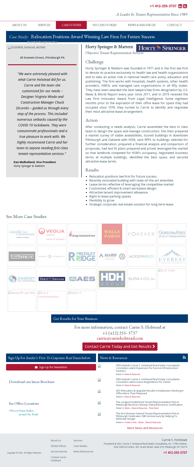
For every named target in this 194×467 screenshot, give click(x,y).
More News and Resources (145, 428)
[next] (72, 46)
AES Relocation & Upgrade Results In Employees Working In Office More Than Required (150, 392)
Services (44, 25)
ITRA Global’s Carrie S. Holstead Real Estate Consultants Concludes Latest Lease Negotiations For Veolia (148, 380)
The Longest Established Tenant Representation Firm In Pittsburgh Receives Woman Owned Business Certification (149, 403)
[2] (30, 45)
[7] (50, 45)
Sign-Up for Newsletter (52, 367)
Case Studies (71, 25)
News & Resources (142, 25)
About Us (19, 25)
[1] (26, 45)
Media (127, 408)
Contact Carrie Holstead (58, 459)
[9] (58, 45)
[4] (38, 45)
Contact (174, 25)
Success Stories (105, 25)
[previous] (13, 46)
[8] (54, 45)
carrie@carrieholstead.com (120, 338)
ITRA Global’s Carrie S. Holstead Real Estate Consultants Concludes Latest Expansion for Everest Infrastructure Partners (148, 368)
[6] (46, 45)
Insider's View (131, 422)
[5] (42, 45)
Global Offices (58, 446)
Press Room (154, 408)
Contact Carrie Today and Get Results (119, 346)
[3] (34, 45)
